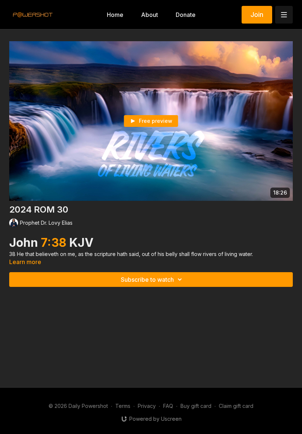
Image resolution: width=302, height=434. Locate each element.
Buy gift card (195, 406)
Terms (122, 406)
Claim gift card (236, 406)
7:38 (55, 242)
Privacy (147, 406)
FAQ (168, 406)
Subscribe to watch (147, 279)
